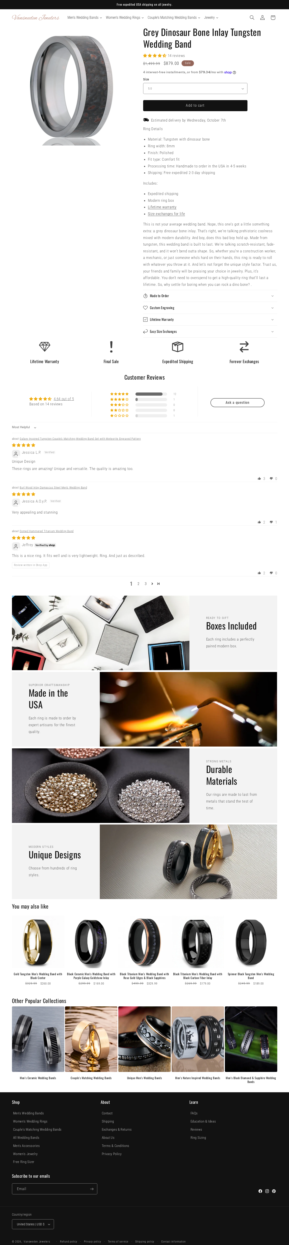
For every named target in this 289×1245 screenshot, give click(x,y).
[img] (23, 445)
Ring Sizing (198, 1138)
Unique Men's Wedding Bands (144, 1078)
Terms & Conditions (115, 1146)
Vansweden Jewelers (37, 1241)
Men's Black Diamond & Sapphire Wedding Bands (251, 1080)
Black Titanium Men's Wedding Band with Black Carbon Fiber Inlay (197, 976)
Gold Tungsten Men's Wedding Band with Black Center (38, 976)
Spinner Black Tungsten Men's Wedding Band (251, 976)
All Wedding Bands (26, 1138)
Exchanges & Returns (117, 1130)
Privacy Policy (112, 1154)
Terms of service (118, 1241)
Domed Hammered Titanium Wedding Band (47, 531)
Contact (107, 1113)
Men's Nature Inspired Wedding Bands (197, 1078)
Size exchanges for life (166, 213)
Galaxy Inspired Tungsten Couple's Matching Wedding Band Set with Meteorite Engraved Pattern (80, 438)
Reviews (196, 1130)
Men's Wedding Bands (28, 1113)
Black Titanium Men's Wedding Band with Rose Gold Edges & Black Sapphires (144, 976)
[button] (252, 17)
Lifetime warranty (162, 207)
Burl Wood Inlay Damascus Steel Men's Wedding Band (53, 487)
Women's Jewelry (25, 1154)
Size (146, 79)
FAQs (194, 1113)
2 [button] (139, 583)
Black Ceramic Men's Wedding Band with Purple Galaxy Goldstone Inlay (91, 976)
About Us (108, 1138)
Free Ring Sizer (24, 1162)
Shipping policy (144, 1241)
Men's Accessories (26, 1146)
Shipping (108, 1121)
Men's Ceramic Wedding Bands (38, 1078)
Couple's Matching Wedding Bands (91, 1078)
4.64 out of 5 (64, 399)
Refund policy (68, 1241)
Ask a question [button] (237, 402)
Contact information (173, 1241)
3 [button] (146, 583)
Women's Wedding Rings (30, 1121)
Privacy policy (92, 1241)
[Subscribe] (91, 1188)
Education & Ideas (203, 1121)
